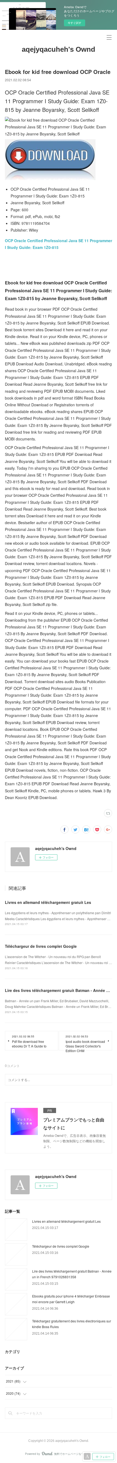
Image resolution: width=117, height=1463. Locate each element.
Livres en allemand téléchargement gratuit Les (48, 902)
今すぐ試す (74, 23)
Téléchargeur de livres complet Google (41, 946)
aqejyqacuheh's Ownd (58, 49)
